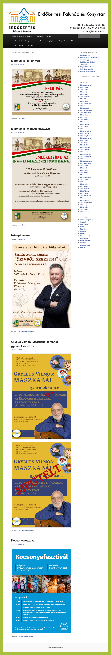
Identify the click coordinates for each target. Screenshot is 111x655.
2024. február (84, 149)
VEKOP (82, 247)
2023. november (85, 156)
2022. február (84, 191)
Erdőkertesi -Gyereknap (88, 71)
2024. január (84, 152)
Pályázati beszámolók (66, 41)
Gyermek (83, 222)
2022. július (84, 179)
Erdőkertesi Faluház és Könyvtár (22, 36)
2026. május (84, 92)
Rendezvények (85, 240)
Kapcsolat (30, 45)
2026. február (84, 99)
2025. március (85, 122)
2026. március (85, 96)
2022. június (84, 182)
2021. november (85, 198)
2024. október (84, 133)
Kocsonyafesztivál (23, 540)
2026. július (84, 87)
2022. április (84, 186)
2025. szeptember (86, 110)
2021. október (84, 200)
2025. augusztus (85, 113)
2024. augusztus (85, 138)
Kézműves (83, 229)
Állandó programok (86, 220)
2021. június (84, 207)
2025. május (84, 117)
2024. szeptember (86, 136)
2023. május (84, 170)
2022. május (84, 184)
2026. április (84, 94)
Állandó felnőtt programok (48, 41)
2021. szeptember (86, 202)
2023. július (84, 166)
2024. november (85, 131)
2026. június (84, 90)
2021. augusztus (85, 205)
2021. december (85, 196)
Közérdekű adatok (17, 45)
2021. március (85, 212)
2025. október (84, 108)
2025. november (85, 106)
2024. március (85, 147)
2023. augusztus (85, 163)
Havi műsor (21, 118)
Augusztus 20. (85, 55)
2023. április (84, 173)
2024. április (84, 145)
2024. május (84, 143)
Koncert (82, 233)
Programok (39, 36)
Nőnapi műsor (20, 235)
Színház (83, 243)
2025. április (84, 120)
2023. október (84, 159)
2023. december (85, 154)
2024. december (85, 129)
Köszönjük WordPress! (55, 647)
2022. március (85, 189)
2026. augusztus (85, 85)
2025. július (84, 115)
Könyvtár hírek (85, 236)
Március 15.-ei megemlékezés (30, 128)
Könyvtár (49, 36)
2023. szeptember (86, 161)
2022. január (84, 193)
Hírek (82, 227)
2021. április (84, 209)
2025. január (84, 126)
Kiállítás (83, 231)
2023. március (85, 175)
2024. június (84, 140)
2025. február (84, 124)
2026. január (84, 101)
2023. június (84, 168)
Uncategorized (29, 331)
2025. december (85, 103)
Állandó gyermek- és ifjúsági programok (24, 41)
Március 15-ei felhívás (25, 61)
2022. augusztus (85, 177)
